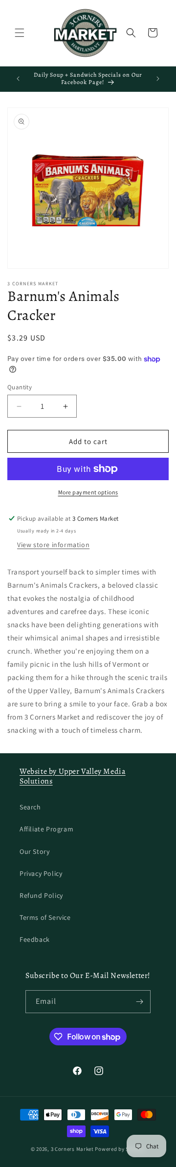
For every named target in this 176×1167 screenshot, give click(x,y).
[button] (19, 32)
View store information (53, 544)
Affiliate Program (46, 829)
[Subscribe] (139, 1001)
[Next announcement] (158, 78)
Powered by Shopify (120, 1149)
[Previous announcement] (18, 78)
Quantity (19, 387)
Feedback (35, 939)
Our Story (34, 851)
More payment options (88, 492)
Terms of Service (45, 917)
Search (30, 807)
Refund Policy (41, 895)
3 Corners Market (72, 1149)
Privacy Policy (41, 873)
